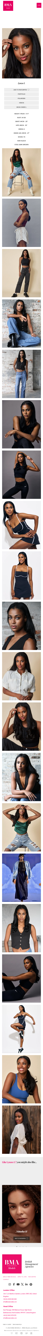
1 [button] (17, 1247)
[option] (21, 1214)
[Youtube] (18, 1284)
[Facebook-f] (14, 1284)
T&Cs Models (17, 1324)
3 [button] (23, 1247)
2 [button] (20, 1247)
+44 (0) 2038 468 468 (9, 1299)
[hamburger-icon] (39, 5)
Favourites (32, 1277)
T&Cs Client (7, 1324)
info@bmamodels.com (10, 1302)
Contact (6, 1279)
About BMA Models (9, 1277)
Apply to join (22, 1277)
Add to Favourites (20, 90)
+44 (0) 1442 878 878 (9, 1315)
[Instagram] (9, 1284)
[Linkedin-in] (26, 1284)
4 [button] (26, 1247)
